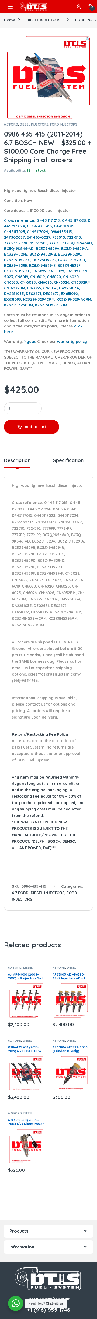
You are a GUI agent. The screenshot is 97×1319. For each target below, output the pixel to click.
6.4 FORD (15, 968)
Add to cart (35, 426)
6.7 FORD (11, 124)
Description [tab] (17, 460)
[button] (88, 39)
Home (9, 19)
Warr (72, 341)
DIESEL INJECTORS (43, 19)
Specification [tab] (68, 460)
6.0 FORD (15, 1113)
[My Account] (79, 6)
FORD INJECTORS (63, 124)
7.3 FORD (59, 968)
